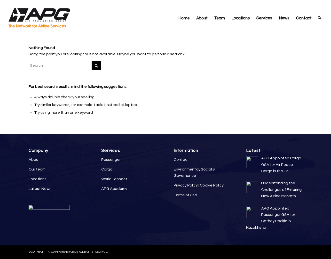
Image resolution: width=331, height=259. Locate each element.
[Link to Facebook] (306, 3)
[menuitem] (184, 18)
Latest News (40, 189)
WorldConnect (114, 179)
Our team (37, 169)
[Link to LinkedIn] (298, 3)
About (34, 160)
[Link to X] (313, 3)
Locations (38, 179)
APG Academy (114, 189)
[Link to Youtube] (320, 3)
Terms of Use (185, 195)
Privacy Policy (186, 185)
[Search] (319, 18)
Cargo (106, 169)
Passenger (111, 160)
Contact (181, 160)
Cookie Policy (212, 185)
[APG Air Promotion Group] (39, 18)
